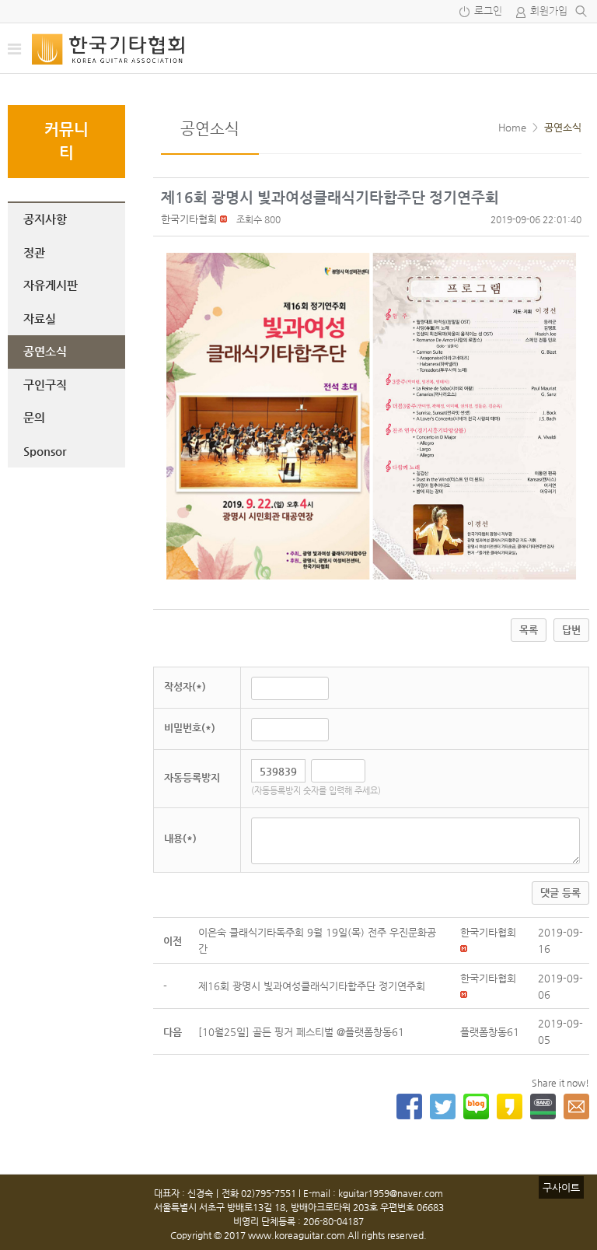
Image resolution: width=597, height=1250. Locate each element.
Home (512, 127)
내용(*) (180, 838)
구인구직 (45, 384)
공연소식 (45, 351)
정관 (34, 252)
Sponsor (44, 450)
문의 (34, 417)
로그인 (488, 11)
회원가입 (548, 11)
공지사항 (45, 219)
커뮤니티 (66, 141)
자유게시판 (50, 285)
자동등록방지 (192, 777)
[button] (189, 219)
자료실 (39, 318)
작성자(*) (185, 686)
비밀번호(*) (189, 728)
